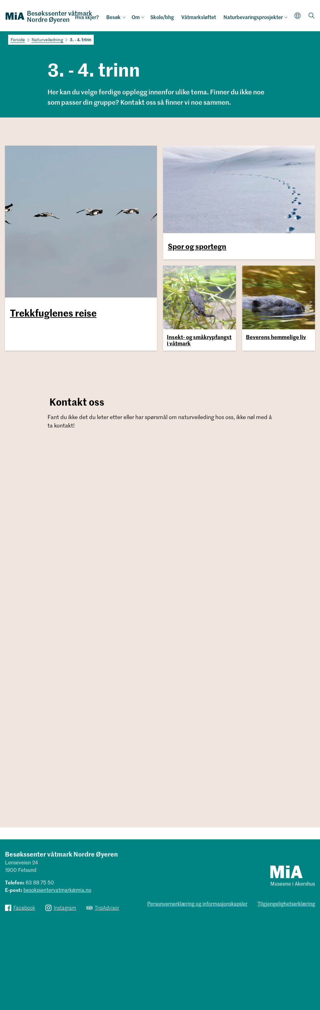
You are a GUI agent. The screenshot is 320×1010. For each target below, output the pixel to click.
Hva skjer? (87, 16)
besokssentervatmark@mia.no (57, 889)
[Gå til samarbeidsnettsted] (286, 871)
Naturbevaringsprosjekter (253, 16)
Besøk (113, 16)
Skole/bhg (162, 16)
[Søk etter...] (311, 16)
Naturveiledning (47, 39)
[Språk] (297, 15)
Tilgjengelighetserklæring (286, 903)
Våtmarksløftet (198, 16)
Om (136, 16)
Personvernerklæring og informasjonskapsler (197, 903)
